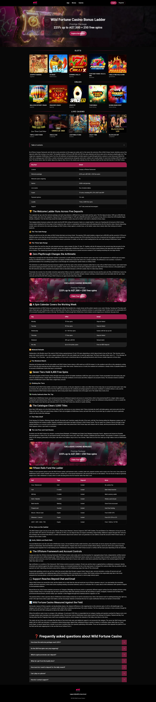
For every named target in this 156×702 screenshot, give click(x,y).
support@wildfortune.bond (78, 694)
